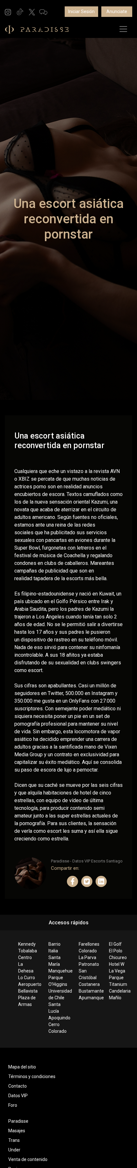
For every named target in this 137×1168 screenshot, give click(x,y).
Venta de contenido (27, 1159)
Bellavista (28, 991)
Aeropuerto (28, 984)
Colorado (88, 950)
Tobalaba (27, 950)
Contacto (17, 1086)
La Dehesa (25, 967)
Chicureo (118, 957)
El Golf (115, 944)
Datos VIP (18, 1095)
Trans (14, 1140)
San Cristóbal (88, 974)
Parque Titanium (118, 981)
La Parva (87, 957)
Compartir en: (65, 868)
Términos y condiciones (31, 1076)
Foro (12, 1105)
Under (14, 1149)
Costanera (89, 984)
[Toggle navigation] (123, 29)
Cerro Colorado (57, 1028)
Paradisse (18, 1121)
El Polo (115, 950)
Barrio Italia (54, 947)
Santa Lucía (54, 1008)
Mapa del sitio (22, 1066)
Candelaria (119, 991)
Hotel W (116, 964)
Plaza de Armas (27, 1001)
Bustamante (89, 991)
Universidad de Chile (58, 994)
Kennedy (27, 944)
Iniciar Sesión (81, 11)
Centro (25, 957)
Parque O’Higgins (57, 981)
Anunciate (116, 11)
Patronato (89, 964)
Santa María (54, 961)
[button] (8, 12)
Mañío (115, 997)
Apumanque (89, 997)
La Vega (117, 970)
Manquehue (58, 970)
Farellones (89, 944)
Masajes (16, 1130)
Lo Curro (26, 977)
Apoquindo (58, 1017)
